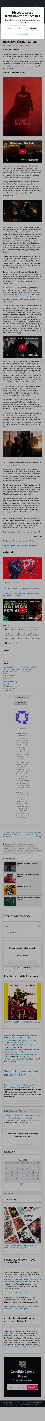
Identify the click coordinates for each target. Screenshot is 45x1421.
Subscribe (33, 28)
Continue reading (22, 34)
